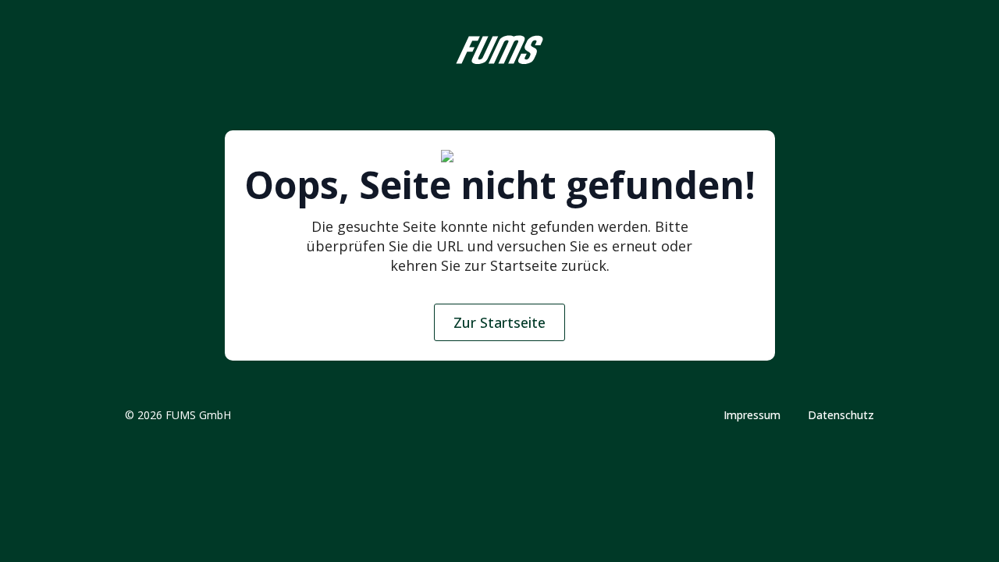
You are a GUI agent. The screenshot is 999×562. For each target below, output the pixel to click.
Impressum (751, 415)
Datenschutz (841, 415)
